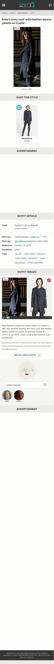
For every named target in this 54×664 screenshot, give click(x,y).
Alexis (19, 401)
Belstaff (18, 254)
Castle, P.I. (35, 237)
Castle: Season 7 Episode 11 (35, 254)
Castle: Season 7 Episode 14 (26, 258)
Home (4, 13)
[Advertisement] (27, 183)
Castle (12, 13)
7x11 (32, 13)
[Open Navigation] (3, 5)
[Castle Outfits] (27, 370)
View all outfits (25, 355)
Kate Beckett (23, 13)
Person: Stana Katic (35, 263)
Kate (7, 401)
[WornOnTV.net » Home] (27, 5)
